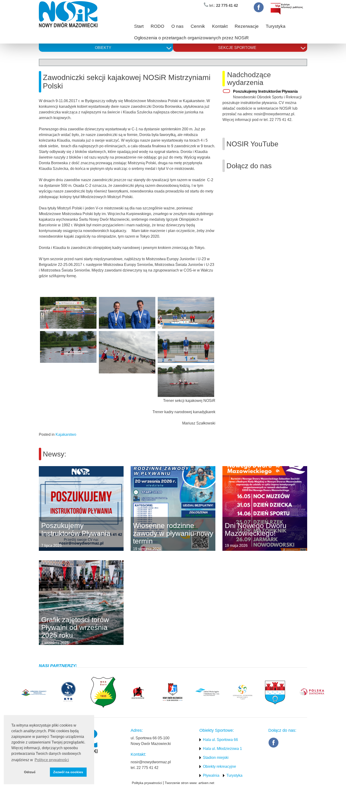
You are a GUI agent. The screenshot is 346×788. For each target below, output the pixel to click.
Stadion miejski (216, 758)
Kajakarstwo (66, 434)
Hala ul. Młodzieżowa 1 (222, 749)
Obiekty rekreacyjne (219, 766)
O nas (177, 26)
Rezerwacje (247, 26)
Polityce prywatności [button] (52, 760)
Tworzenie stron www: (181, 783)
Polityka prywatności (147, 783)
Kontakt (220, 26)
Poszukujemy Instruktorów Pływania (265, 91)
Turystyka (276, 26)
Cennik (198, 26)
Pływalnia (211, 775)
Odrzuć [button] (30, 772)
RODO (157, 26)
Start (139, 26)
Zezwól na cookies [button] (68, 772)
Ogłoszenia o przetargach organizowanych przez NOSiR (191, 37)
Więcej (39, 508)
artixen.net (206, 783)
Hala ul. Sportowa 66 (220, 740)
